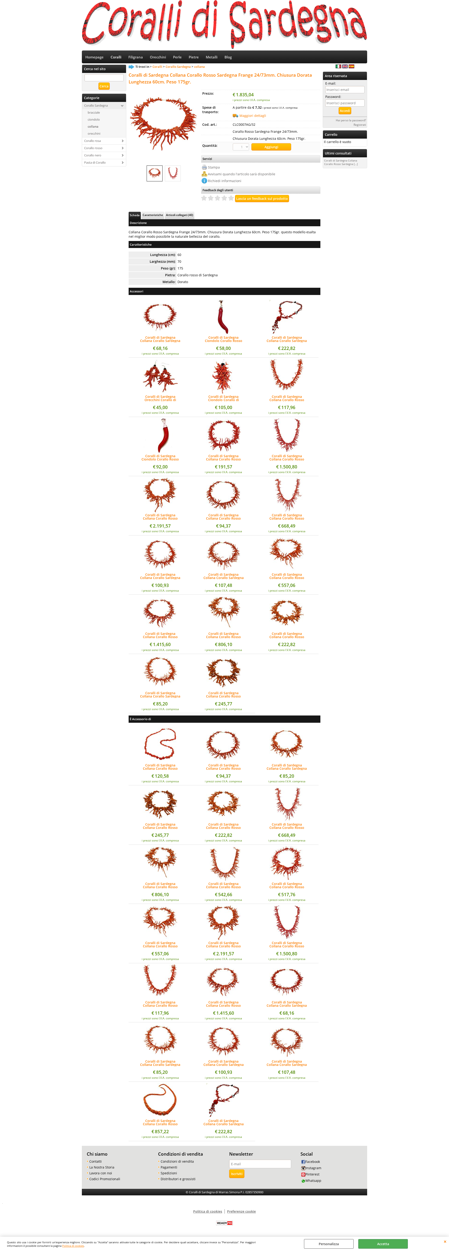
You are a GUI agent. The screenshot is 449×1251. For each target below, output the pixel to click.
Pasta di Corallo (95, 162)
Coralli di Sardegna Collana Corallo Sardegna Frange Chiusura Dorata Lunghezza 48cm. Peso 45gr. (160, 576)
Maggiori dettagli (252, 115)
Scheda (135, 215)
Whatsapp (313, 1180)
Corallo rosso (93, 148)
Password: (333, 96)
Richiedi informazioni (224, 181)
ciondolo (94, 119)
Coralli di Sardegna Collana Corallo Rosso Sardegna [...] (341, 162)
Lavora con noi (100, 1173)
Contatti (95, 1161)
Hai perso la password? (351, 120)
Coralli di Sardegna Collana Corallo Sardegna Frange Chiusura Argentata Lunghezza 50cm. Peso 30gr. (160, 339)
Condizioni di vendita (177, 1161)
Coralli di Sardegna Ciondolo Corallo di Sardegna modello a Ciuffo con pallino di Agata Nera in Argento (223, 398)
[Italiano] (338, 67)
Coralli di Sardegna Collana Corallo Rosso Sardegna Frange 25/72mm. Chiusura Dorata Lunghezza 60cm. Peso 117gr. (286, 576)
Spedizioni (169, 1173)
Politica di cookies (73, 1245)
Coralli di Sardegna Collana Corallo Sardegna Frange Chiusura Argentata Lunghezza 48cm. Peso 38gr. (287, 767)
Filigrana (135, 57)
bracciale (94, 112)
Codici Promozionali (104, 1179)
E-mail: (330, 83)
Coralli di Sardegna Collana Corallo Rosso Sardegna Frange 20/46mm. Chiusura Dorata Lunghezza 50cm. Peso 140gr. (286, 635)
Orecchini (158, 57)
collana (93, 126)
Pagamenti (169, 1167)
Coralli (116, 57)
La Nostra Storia (101, 1167)
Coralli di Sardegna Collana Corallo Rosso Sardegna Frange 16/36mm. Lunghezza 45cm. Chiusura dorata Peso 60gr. (287, 398)
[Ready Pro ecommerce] (224, 1223)
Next (196, 124)
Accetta (383, 1244)
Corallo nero (92, 155)
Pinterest (312, 1174)
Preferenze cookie (241, 1211)
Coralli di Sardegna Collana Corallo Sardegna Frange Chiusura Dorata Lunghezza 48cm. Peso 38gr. (160, 694)
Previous (132, 124)
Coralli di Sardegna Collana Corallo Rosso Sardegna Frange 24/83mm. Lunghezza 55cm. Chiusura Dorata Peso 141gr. (286, 517)
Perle (177, 57)
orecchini (94, 133)
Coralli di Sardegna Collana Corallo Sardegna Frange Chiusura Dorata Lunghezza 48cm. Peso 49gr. (223, 576)
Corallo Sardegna (96, 105)
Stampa (214, 167)
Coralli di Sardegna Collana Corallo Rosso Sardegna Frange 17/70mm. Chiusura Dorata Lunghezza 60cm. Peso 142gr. (286, 457)
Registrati (360, 124)
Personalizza (329, 1244)
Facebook (312, 1161)
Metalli (211, 57)
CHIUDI (445, 1241)
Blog (228, 57)
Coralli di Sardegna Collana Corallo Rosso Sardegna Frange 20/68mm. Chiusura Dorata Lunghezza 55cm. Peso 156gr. (223, 694)
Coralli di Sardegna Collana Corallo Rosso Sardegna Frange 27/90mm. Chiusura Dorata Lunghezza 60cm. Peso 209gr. (160, 517)
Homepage (94, 57)
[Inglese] (345, 67)
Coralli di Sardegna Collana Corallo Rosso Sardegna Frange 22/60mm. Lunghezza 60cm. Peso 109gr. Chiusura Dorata (286, 885)
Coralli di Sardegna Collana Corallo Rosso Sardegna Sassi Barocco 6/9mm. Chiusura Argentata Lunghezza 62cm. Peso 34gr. (160, 767)
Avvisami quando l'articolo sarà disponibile (241, 174)
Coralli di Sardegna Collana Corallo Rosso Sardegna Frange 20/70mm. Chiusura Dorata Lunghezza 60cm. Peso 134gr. (160, 635)
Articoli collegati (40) (179, 215)
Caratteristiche (153, 215)
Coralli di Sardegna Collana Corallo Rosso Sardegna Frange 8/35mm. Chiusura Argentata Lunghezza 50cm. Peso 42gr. (223, 517)
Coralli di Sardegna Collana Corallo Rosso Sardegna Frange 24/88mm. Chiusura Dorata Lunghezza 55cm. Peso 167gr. (223, 635)
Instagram (313, 1168)
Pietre (194, 57)
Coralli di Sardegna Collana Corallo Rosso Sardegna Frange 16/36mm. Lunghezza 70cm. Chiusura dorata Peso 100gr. (223, 457)
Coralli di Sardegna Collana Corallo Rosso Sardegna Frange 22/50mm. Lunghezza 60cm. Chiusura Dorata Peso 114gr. (223, 885)
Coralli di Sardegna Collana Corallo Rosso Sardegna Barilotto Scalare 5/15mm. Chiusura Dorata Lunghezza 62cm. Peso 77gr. (160, 1122)
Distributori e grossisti (178, 1179)
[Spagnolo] (351, 67)
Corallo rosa (92, 141)
